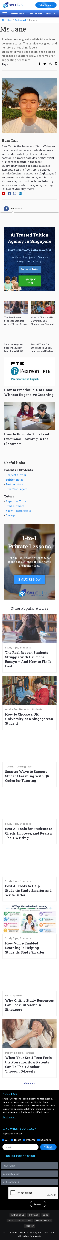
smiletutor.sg (27, 185)
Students (25, 647)
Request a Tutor (16, 475)
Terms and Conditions (19, 1220)
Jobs (45, 1215)
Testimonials (14, 484)
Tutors (9, 766)
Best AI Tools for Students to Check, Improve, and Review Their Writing (29, 833)
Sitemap (30, 1226)
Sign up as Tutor (29, 281)
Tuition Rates (35, 13)
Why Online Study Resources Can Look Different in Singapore (29, 1005)
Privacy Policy (43, 1220)
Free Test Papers (16, 489)
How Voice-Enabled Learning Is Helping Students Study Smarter (24, 947)
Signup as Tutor (16, 501)
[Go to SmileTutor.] (3, 20)
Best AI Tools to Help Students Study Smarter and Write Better (28, 890)
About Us (50, 13)
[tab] (13, 209)
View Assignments (18, 510)
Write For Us (17, 1215)
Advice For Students (17, 709)
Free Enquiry (17, 13)
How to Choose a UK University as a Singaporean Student (29, 718)
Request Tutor (29, 269)
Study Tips (11, 647)
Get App (11, 515)
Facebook (16, 208)
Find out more (15, 506)
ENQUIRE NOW (30, 579)
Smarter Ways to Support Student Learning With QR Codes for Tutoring (27, 776)
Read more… (9, 1117)
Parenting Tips (14, 1052)
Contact (33, 1215)
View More (29, 1083)
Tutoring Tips (23, 766)
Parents (29, 1052)
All (7, 1139)
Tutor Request (46, 5)
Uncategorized (14, 995)
